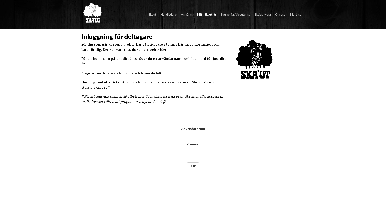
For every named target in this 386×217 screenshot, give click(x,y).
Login (193, 165)
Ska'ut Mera (263, 14)
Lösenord (193, 144)
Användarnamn (193, 129)
